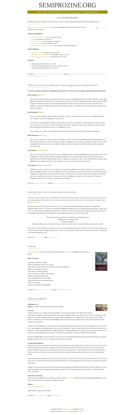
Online (36, 395)
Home (39, 12)
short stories (41, 76)
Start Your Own (38, 237)
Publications (41, 395)
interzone (96, 74)
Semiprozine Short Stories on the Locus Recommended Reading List (63, 21)
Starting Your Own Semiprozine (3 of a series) (52, 192)
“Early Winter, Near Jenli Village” (41, 54)
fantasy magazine (87, 74)
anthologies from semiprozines (42, 289)
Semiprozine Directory (90, 12)
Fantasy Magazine (36, 202)
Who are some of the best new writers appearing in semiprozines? (62, 85)
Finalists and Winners (55, 12)
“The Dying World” (36, 43)
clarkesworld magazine (75, 74)
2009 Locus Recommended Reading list (42, 27)
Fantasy (32, 246)
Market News (37, 74)
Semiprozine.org (67, 5)
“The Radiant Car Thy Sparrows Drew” (42, 45)
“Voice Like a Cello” (37, 52)
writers (101, 183)
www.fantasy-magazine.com (36, 386)
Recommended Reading (55, 74)
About (45, 12)
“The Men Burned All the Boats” (40, 57)
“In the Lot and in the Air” (39, 37)
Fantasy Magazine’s (33, 252)
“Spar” (33, 39)
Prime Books (69, 378)
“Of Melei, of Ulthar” (37, 41)
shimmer (86, 183)
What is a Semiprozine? (73, 12)
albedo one (56, 183)
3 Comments (44, 87)
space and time (94, 183)
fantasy (59, 289)
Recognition (45, 74)
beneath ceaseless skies (66, 183)
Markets (40, 24)
